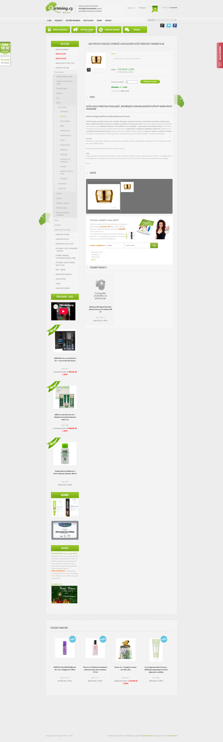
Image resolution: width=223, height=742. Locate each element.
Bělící (62, 126)
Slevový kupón (61, 279)
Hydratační (64, 112)
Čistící (62, 140)
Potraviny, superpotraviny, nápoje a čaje (65, 263)
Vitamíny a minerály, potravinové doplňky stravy (66, 256)
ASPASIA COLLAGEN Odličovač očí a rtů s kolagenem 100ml (65, 668)
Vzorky (58, 283)
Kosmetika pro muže (62, 234)
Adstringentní (65, 131)
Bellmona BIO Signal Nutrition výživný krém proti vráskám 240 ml (100, 309)
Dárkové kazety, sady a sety (65, 63)
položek (173, 7)
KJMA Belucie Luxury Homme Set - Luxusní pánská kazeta (65, 359)
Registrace (131, 8)
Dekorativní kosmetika (63, 274)
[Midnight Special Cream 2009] (72, 507)
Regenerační (65, 145)
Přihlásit (142, 8)
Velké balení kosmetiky (63, 230)
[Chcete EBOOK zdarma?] (220, 55)
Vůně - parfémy (61, 270)
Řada (56, 220)
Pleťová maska (62, 208)
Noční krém (62, 184)
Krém (58, 103)
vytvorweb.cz (172, 736)
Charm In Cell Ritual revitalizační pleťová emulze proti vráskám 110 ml (95, 669)
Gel (58, 98)
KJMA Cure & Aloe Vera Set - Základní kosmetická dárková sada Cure (65, 417)
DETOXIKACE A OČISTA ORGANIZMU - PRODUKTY (66, 249)
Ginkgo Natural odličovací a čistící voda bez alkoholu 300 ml (65, 472)
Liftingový (63, 178)
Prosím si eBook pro (97, 245)
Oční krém (62, 188)
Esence (59, 198)
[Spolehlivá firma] (65, 539)
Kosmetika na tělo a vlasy (65, 244)
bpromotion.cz (147, 736)
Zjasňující (63, 154)
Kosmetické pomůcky (63, 288)
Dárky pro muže (61, 58)
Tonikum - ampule (63, 203)
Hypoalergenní (65, 135)
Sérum (59, 194)
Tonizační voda (62, 88)
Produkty (58, 20)
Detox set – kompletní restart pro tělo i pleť (126, 668)
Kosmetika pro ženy (62, 68)
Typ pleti (57, 225)
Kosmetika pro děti (62, 239)
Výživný (63, 116)
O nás (49, 20)
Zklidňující (63, 150)
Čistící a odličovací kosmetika (63, 214)
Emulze (59, 93)
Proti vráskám (65, 121)
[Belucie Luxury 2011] (58, 508)
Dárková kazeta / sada (64, 76)
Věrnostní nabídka (62, 49)
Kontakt (108, 20)
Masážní (63, 166)
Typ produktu (59, 72)
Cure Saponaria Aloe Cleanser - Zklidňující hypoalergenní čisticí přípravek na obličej (156, 669)
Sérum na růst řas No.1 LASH (65, 82)
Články (99, 20)
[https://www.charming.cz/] (74, 7)
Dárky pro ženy (61, 54)
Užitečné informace (73, 20)
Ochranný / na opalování (65, 160)
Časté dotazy (88, 20)
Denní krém (62, 107)
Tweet (113, 53)
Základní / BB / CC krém (66, 172)
